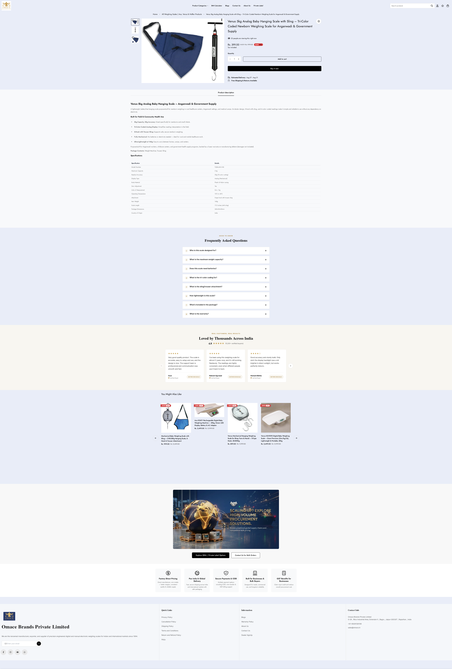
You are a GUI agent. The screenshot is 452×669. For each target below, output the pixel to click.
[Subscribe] (39, 643)
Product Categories (199, 5)
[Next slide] (296, 438)
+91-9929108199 (355, 624)
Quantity (231, 53)
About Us (247, 5)
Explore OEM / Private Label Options (210, 555)
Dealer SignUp (246, 635)
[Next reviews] (290, 365)
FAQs (163, 640)
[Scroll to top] (447, 656)
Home (155, 14)
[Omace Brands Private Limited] (6, 6)
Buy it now (274, 68)
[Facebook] (3, 652)
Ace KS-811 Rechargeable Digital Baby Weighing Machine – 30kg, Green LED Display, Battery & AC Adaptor (209, 422)
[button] (447, 5)
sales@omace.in (354, 628)
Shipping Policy (167, 626)
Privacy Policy (166, 617)
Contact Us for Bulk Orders (245, 555)
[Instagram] (10, 652)
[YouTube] (17, 652)
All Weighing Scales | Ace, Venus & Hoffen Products (182, 14)
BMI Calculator (216, 5)
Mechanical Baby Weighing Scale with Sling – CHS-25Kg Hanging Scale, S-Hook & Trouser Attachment (175, 438)
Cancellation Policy (168, 622)
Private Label (258, 5)
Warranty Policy (247, 622)
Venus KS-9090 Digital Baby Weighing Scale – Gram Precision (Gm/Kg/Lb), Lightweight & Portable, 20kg (275, 438)
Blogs (227, 5)
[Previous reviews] (161, 365)
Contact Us (236, 5)
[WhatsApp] (24, 652)
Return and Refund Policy (171, 635)
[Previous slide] (156, 438)
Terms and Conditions (169, 631)
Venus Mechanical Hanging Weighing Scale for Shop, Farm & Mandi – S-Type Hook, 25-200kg (242, 438)
